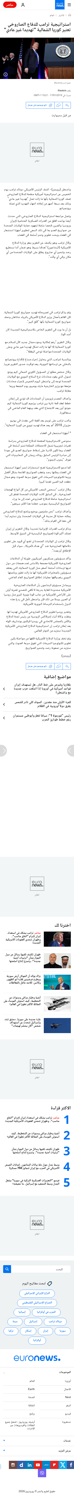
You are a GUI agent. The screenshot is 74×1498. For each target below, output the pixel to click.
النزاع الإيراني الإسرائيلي (37, 1293)
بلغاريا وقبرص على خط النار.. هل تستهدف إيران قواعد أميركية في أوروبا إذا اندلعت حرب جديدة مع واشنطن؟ (42, 689)
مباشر (9, 4)
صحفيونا (66, 1422)
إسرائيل (33, 1321)
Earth (31, 1389)
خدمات (67, 1441)
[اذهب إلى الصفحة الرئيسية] (60, 4)
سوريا (63, 1331)
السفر (68, 1405)
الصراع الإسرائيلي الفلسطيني (37, 1302)
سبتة (15, 1321)
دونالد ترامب (55, 1321)
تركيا (10, 1331)
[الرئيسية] (69, 15)
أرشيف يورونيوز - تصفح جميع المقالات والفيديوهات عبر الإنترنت (20, 1425)
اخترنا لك (62, 926)
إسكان (28, 1331)
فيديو (68, 1414)
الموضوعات (65, 1372)
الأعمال (67, 1389)
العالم (52, 15)
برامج (32, 1414)
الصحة (31, 1397)
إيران (45, 1331)
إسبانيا (22, 1312)
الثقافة (31, 1405)
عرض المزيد (64, 1451)
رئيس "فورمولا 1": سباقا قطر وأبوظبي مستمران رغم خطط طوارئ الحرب (42, 718)
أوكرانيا (37, 1340)
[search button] (7, 1269)
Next (68, 1397)
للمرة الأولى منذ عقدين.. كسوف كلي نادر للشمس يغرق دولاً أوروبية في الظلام (43, 704)
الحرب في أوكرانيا (46, 1312)
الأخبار (61, 15)
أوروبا (68, 1381)
